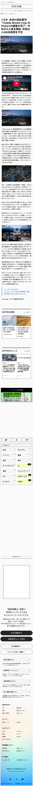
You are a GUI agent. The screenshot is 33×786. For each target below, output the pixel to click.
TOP (2, 10)
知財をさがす (6, 704)
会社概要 (4, 748)
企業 (3, 710)
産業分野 (19, 708)
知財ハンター (20, 748)
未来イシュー (20, 713)
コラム (3, 731)
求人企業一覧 (5, 760)
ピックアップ (5, 728)
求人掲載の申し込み (22, 760)
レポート (19, 734)
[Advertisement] (16, 420)
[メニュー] (2, 2)
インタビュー (20, 731)
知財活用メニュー (21, 750)
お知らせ (19, 722)
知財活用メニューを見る (16, 639)
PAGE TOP (15, 556)
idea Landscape (6, 739)
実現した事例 (5, 713)
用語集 (4, 736)
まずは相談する (16, 633)
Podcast (19, 736)
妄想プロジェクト (21, 710)
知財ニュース (5, 722)
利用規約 (17, 783)
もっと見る (26, 312)
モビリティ (15, 194)
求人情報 (5, 756)
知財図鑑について (7, 745)
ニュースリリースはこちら (11, 289)
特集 (3, 734)
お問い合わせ (5, 750)
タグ (3, 708)
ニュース (7, 10)
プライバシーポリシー (26, 783)
